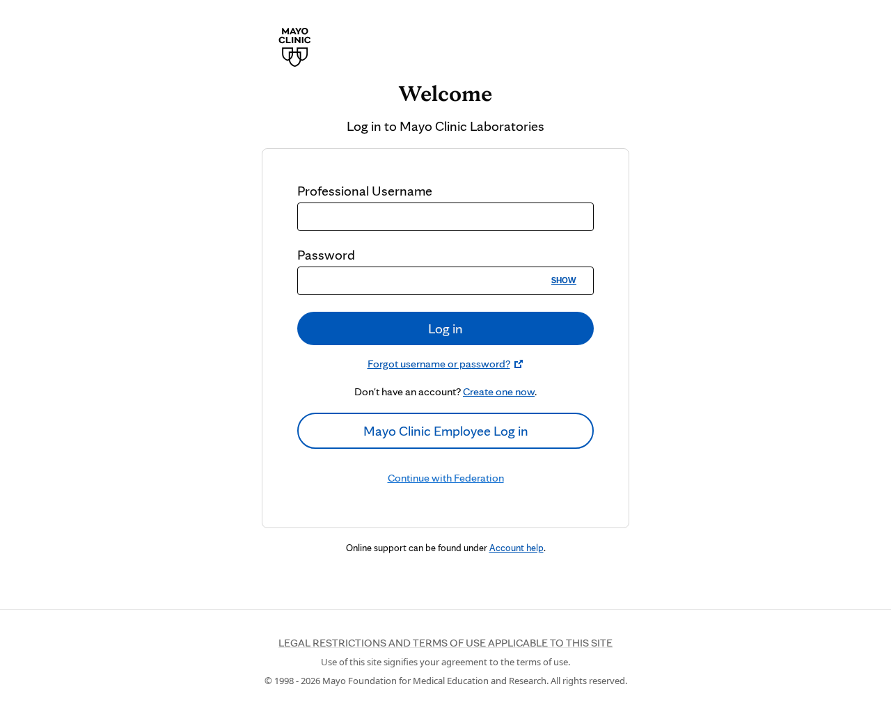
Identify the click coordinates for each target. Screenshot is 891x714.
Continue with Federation (446, 477)
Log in (445, 328)
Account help (516, 547)
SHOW (563, 280)
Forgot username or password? (439, 363)
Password (326, 254)
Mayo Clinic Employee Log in (445, 430)
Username (364, 190)
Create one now (499, 391)
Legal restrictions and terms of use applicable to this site (445, 642)
